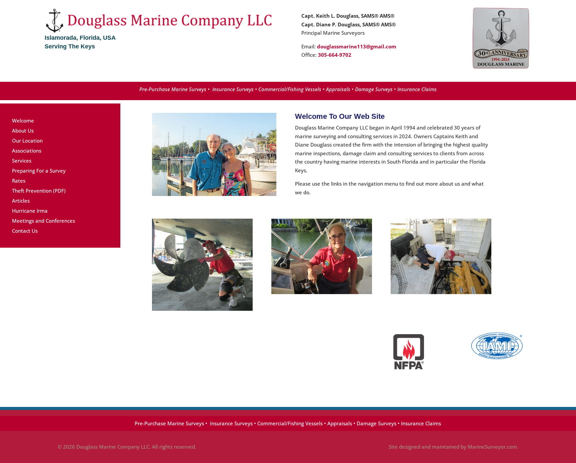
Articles (21, 200)
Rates (18, 180)
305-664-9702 (334, 54)
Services (21, 160)
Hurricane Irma (30, 210)
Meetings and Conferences (43, 220)
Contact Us (25, 230)
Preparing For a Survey (39, 170)
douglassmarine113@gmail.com (356, 46)
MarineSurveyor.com (492, 446)
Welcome (23, 120)
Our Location (27, 140)
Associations (26, 150)
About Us (23, 130)
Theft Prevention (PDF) (39, 190)
